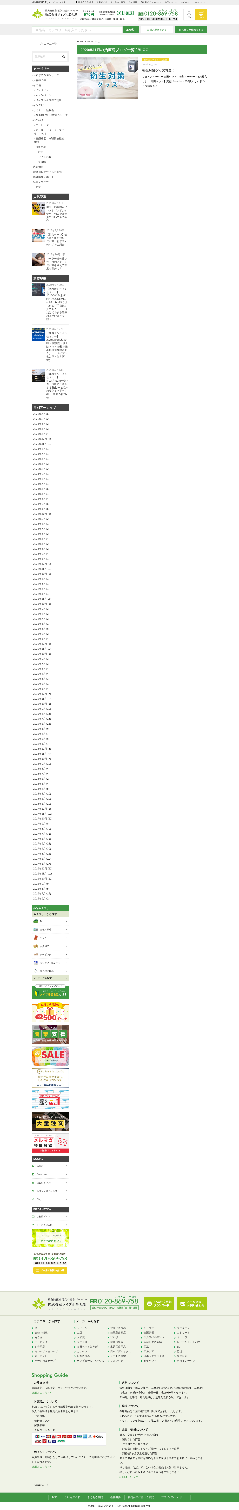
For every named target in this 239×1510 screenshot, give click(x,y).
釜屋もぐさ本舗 (153, 1342)
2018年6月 (39, 778)
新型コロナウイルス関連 (155, 60)
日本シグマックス (154, 1356)
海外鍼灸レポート (43, 177)
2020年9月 (39, 658)
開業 (38, 186)
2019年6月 (39, 723)
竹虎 (179, 1351)
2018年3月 (39, 793)
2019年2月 (39, 738)
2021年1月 (39, 638)
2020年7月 (39, 663)
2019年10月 (40, 703)
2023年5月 (39, 539)
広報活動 (38, 166)
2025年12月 (40, 439)
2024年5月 (39, 489)
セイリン (82, 1328)
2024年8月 (39, 478)
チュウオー (150, 1328)
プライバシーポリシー (174, 1497)
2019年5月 (39, 728)
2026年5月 (39, 423)
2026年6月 (39, 419)
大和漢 (81, 1337)
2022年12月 (40, 563)
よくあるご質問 (117, 2)
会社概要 (133, 2)
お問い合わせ (171, 2)
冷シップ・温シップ (46, 1351)
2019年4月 (39, 733)
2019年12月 (40, 693)
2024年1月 (39, 508)
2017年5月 (39, 843)
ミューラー (183, 1337)
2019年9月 (39, 708)
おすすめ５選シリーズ (46, 75)
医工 (146, 1346)
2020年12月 (40, 643)
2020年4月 (39, 673)
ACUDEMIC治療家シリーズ (51, 115)
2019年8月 (39, 713)
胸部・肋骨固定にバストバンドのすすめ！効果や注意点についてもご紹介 (56, 214)
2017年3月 (39, 853)
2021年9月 (39, 608)
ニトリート (183, 1332)
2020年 (89, 41)
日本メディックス (120, 1351)
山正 (79, 1332)
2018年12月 (40, 748)
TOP (54, 1497)
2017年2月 (39, 858)
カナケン (82, 1351)
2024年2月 (39, 503)
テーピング (42, 125)
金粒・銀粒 (41, 1332)
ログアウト (200, 2)
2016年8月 (39, 888)
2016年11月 (40, 873)
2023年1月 (39, 558)
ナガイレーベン (186, 1360)
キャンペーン (43, 95)
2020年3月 (39, 678)
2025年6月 (39, 459)
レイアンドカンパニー (190, 1342)
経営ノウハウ (41, 182)
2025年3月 (39, 469)
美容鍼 (42, 161)
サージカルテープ (45, 1360)
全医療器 (149, 1332)
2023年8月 (39, 523)
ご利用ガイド (100, 2)
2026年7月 (39, 414)
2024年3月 (39, 498)
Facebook (42, 1174)
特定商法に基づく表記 (141, 1497)
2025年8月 (39, 448)
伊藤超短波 (116, 1342)
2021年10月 (40, 603)
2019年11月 (40, 698)
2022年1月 (39, 594)
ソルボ (114, 1337)
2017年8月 (39, 828)
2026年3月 (39, 434)
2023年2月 (39, 553)
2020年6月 (39, 668)
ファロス (82, 1342)
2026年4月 (39, 429)
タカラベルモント (154, 1337)
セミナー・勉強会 (43, 110)
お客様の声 (39, 80)
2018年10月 (40, 758)
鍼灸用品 (41, 147)
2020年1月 (39, 688)
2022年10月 (40, 573)
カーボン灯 (41, 1356)
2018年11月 (40, 753)
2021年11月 (40, 598)
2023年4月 (39, 544)
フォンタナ (116, 1360)
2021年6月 (39, 623)
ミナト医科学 (118, 1356)
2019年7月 (39, 718)
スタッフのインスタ (47, 1191)
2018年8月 (39, 768)
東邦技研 (182, 1356)
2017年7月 (39, 833)
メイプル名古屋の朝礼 (49, 100)
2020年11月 (40, 648)
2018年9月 (39, 763)
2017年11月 (40, 813)
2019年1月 (39, 743)
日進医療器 (83, 1356)
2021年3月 (39, 628)
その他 (37, 85)
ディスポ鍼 (44, 157)
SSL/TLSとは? (41, 1485)
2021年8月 (39, 613)
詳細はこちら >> (41, 1392)
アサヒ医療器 (118, 1328)
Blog (39, 1199)
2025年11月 (40, 444)
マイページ (186, 2)
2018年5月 (39, 783)
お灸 (40, 152)
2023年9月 (39, 519)
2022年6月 (39, 583)
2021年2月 (39, 633)
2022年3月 (39, 588)
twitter (40, 1166)
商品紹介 (38, 120)
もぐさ (38, 1337)
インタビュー (43, 90)
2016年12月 (40, 868)
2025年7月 (39, 453)
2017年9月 (39, 823)
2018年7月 (39, 773)
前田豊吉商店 (118, 1332)
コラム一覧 (50, 43)
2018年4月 (39, 788)
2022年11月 (40, 569)
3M (178, 1346)
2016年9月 (39, 883)
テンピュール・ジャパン (91, 1360)
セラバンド (150, 1360)
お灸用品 (40, 1346)
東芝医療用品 (118, 1346)
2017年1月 (39, 863)
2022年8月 (39, 578)
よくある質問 (95, 1497)
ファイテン (183, 1328)
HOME (80, 41)
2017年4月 (39, 848)
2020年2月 (39, 683)
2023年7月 (39, 528)
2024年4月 (39, 494)
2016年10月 (40, 878)
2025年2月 (39, 473)
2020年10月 (40, 653)
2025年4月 (39, 464)
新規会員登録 (84, 2)
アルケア (149, 1351)
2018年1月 (39, 803)
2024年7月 (39, 484)
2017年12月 (40, 808)
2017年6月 (39, 838)
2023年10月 (40, 514)
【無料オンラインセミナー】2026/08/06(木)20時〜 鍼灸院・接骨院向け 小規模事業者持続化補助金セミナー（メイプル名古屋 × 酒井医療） (57, 346)
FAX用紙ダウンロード (150, 2)
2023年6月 (39, 533)
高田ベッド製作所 (87, 1346)
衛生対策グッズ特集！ (158, 70)
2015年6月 (39, 898)
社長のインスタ (45, 1182)
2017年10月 (40, 818)
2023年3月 (39, 548)
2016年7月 (39, 893)
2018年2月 (39, 798)
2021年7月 (39, 618)
